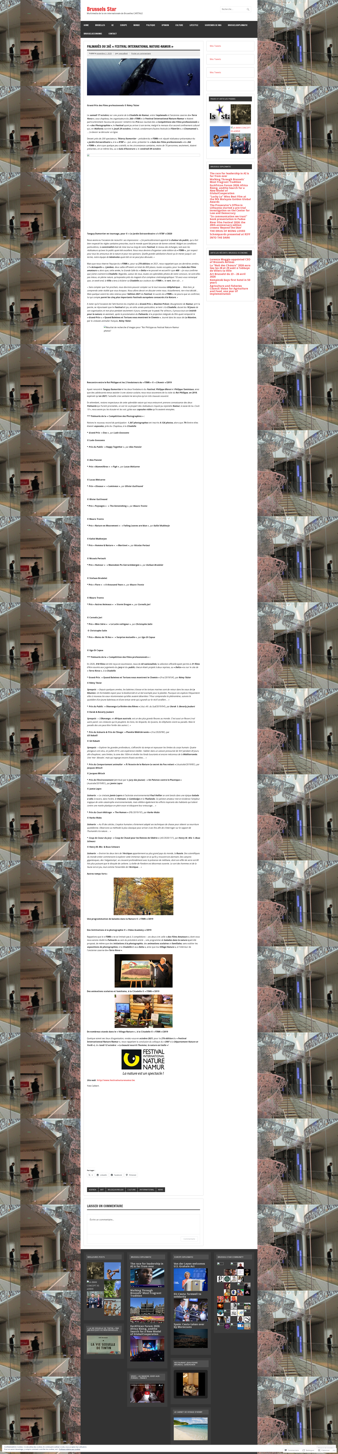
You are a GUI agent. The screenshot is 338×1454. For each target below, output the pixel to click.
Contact (113, 33)
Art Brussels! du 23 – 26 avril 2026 (228, 275)
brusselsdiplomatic (238, 25)
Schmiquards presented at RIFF (230, 234)
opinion (165, 25)
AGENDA (92, 1190)
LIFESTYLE (194, 25)
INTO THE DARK (220, 237)
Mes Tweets (215, 46)
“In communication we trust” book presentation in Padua (228, 218)
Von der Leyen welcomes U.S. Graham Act (189, 1265)
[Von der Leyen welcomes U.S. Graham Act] (191, 1290)
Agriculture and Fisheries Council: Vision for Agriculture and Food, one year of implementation (229, 289)
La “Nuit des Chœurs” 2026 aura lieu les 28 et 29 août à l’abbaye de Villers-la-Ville (230, 268)
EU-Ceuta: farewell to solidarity (187, 1295)
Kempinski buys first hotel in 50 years (230, 281)
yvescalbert (123, 53)
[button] (184, 1388)
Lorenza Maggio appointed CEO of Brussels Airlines (230, 261)
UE (112, 25)
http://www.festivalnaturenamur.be (116, 1080)
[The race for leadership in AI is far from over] (147, 1286)
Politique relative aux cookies (69, 1449)
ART (102, 1190)
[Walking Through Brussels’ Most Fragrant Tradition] (147, 1322)
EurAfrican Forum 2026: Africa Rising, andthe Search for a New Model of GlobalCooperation (229, 189)
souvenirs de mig (213, 25)
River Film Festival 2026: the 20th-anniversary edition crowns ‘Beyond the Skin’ (227, 225)
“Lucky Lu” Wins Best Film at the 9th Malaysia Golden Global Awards (230, 199)
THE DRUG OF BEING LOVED (227, 231)
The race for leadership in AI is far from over (229, 175)
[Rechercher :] (235, 9)
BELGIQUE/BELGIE (116, 1190)
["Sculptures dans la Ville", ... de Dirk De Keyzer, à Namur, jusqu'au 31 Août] (220, 136)
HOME (86, 25)
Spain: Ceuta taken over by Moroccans (189, 1326)
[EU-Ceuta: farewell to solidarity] (191, 1320)
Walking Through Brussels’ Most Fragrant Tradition (227, 181)
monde (136, 25)
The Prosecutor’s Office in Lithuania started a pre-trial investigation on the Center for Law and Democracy (230, 209)
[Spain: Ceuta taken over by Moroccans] (191, 1347)
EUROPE (123, 25)
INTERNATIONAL (147, 1190)
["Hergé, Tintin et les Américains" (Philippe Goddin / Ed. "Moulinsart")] (112, 1308)
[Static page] (220, 115)
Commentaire (189, 1239)
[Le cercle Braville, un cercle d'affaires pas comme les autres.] (240, 144)
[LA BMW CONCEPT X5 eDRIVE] (241, 129)
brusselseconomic (93, 33)
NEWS (160, 1190)
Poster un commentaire (141, 53)
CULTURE (179, 25)
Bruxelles (100, 25)
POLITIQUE (150, 25)
